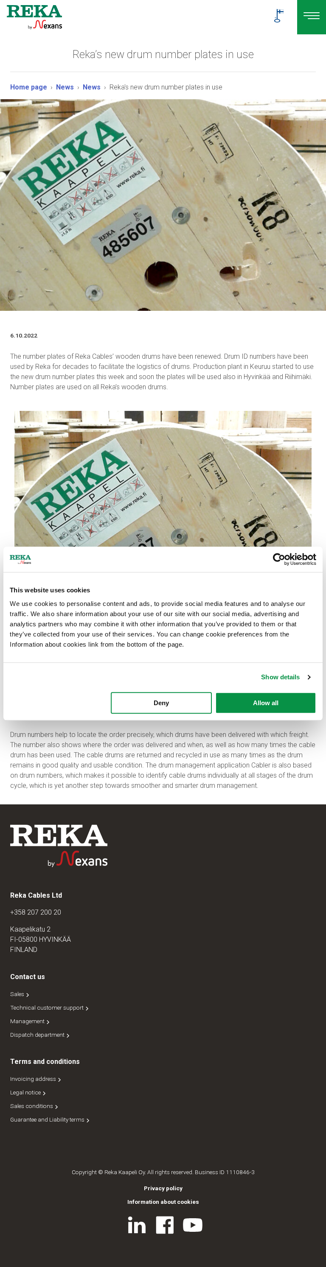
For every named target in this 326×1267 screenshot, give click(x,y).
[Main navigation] (311, 17)
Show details (280, 677)
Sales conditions (32, 1105)
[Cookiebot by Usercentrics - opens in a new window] (279, 559)
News (65, 87)
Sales (17, 994)
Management (28, 1021)
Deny (161, 702)
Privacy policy (163, 1188)
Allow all (265, 702)
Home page (28, 87)
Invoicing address (33, 1078)
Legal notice (26, 1092)
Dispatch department (38, 1034)
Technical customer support (47, 1007)
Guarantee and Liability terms (48, 1119)
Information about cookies (163, 1201)
